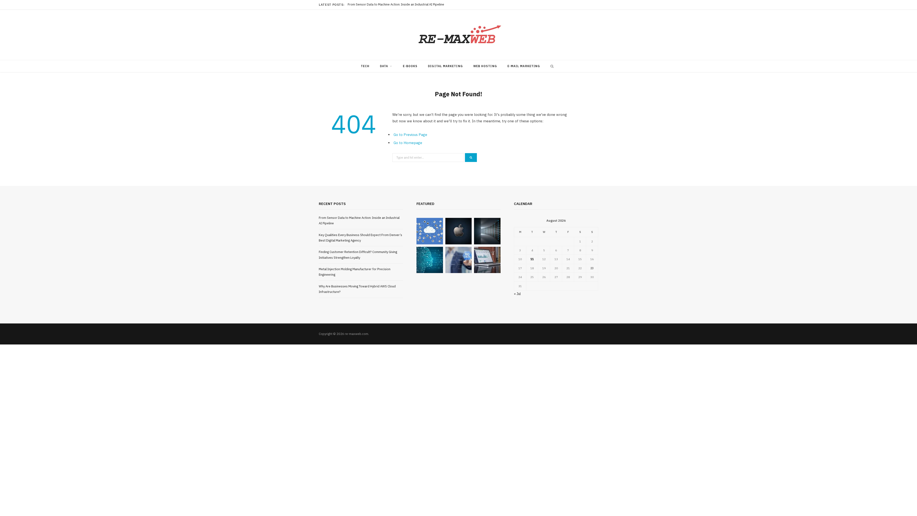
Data (384, 66)
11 (532, 259)
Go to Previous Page (410, 134)
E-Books (410, 66)
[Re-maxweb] (458, 35)
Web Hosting (485, 66)
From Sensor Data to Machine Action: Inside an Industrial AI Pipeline (396, 4)
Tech (365, 66)
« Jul (517, 294)
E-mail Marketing (523, 66)
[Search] (551, 66)
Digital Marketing (445, 66)
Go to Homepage (408, 142)
